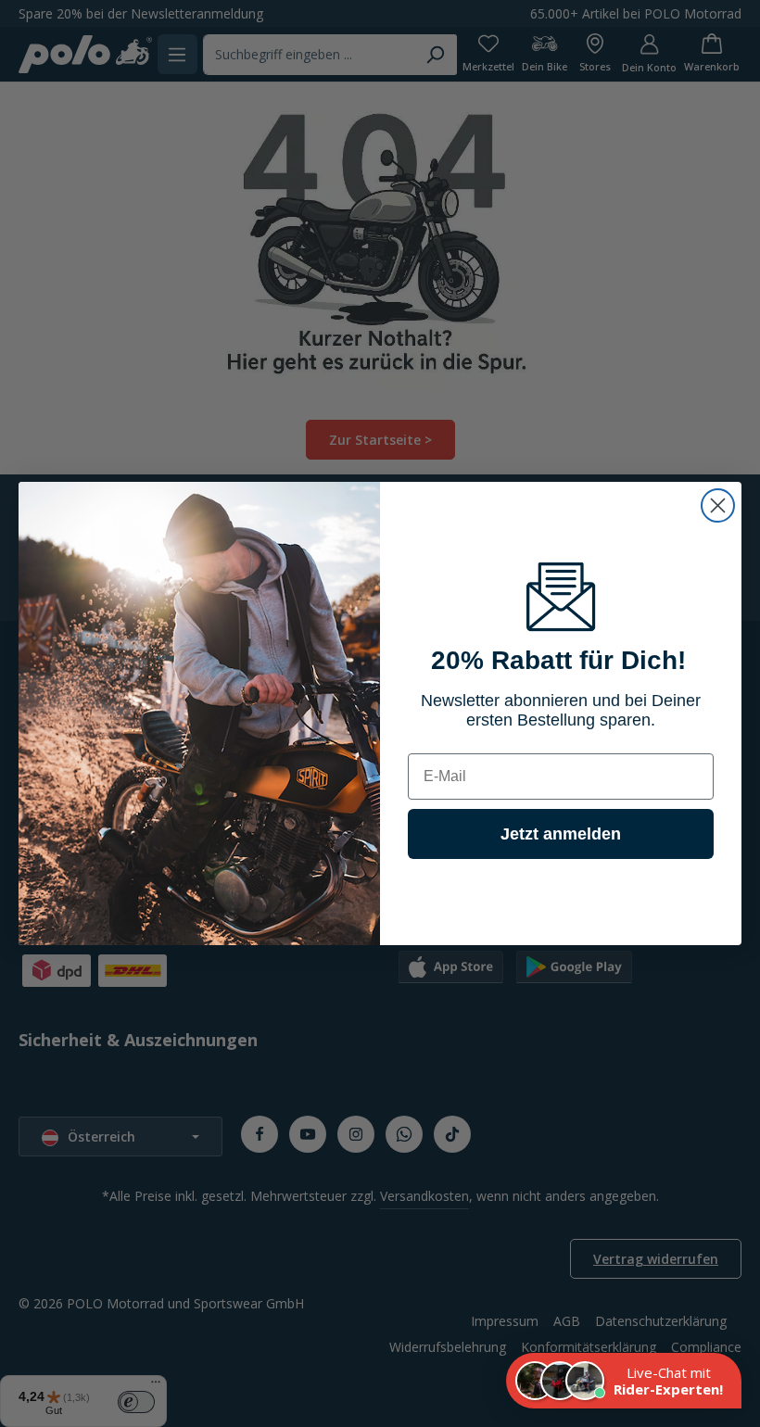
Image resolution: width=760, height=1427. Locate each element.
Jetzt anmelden (560, 834)
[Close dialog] (718, 505)
